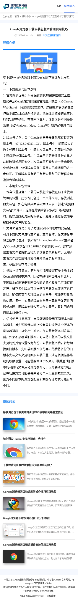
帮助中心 (69, 6)
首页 (59, 6)
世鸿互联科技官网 (51, 35)
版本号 (10, 137)
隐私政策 (51, 596)
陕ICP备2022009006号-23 (32, 596)
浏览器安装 (32, 107)
